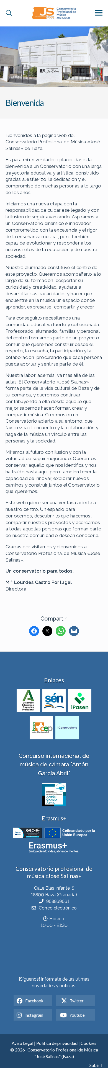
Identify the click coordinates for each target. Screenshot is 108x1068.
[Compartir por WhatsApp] (61, 631)
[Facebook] (34, 631)
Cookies (88, 1043)
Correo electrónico (58, 908)
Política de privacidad (57, 1043)
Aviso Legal (22, 1043)
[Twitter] (47, 631)
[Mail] (74, 631)
